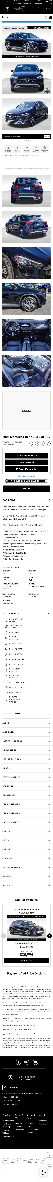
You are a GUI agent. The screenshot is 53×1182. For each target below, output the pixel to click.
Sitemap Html (31, 1160)
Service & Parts (30, 1116)
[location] (47, 2)
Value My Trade (20, 1129)
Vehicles (6, 1115)
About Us (42, 1115)
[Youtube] (35, 1062)
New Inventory (8, 1120)
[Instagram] (26, 1062)
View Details (26, 961)
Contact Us (12, 1087)
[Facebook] (18, 1062)
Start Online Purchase (26, 455)
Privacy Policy (13, 1160)
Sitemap (24, 1161)
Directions (42, 1124)
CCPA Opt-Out (43, 1160)
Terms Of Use (19, 1160)
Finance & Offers (19, 1116)
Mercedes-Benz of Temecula (6, 1160)
